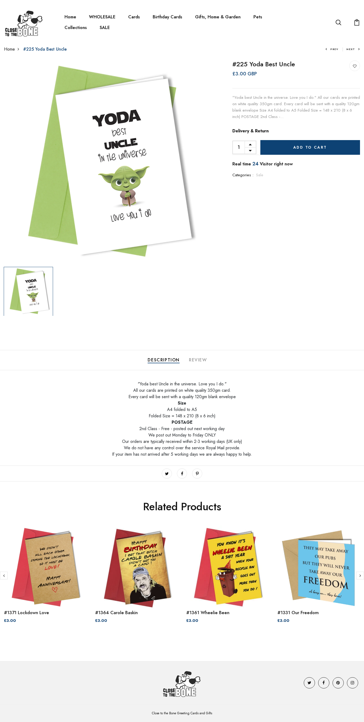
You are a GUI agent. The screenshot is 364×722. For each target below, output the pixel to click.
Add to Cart (310, 147)
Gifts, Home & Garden (218, 17)
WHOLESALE (102, 17)
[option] (106, 162)
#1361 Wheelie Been (207, 612)
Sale (259, 175)
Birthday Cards (167, 17)
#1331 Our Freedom (298, 612)
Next (350, 49)
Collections (75, 28)
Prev (334, 49)
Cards (134, 17)
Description (164, 360)
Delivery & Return (250, 131)
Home (70, 17)
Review (198, 360)
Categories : (242, 175)
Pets (257, 17)
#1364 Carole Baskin (116, 612)
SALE (105, 28)
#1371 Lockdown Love (26, 612)
